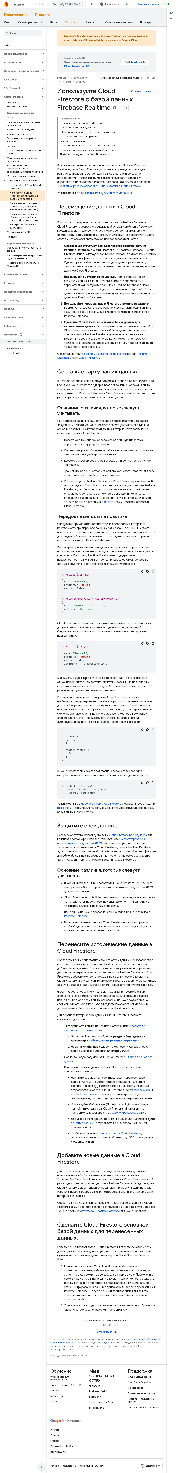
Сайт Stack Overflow (139, 1382)
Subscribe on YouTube (101, 1402)
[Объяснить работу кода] (142, 571)
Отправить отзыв (141, 91)
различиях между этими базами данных (106, 193)
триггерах (101, 1211)
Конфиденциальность (92, 1465)
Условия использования (63, 1465)
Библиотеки (57, 1396)
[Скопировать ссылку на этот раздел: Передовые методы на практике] (130, 517)
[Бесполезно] (153, 77)
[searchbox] (23, 33)
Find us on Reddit (98, 1391)
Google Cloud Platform (62, 1446)
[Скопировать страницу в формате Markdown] (125, 108)
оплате (108, 502)
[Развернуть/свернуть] (79, 118)
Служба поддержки (139, 1376)
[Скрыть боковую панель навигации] (41, 1466)
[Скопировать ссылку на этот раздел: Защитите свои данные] (121, 826)
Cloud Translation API (77, 66)
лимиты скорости (119, 1133)
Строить (70, 22)
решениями (64, 808)
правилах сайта (58, 1346)
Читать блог (96, 1385)
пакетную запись (82, 1123)
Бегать (90, 22)
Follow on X (95, 1396)
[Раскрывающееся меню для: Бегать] (98, 22)
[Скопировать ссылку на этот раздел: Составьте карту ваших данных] (141, 372)
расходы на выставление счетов (105, 354)
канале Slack (142, 1090)
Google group (135, 1387)
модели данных (101, 804)
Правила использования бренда (141, 1400)
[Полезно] (148, 77)
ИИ (51, 22)
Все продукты (58, 1451)
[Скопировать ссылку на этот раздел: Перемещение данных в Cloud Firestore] (83, 214)
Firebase (61, 77)
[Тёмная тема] (147, 571)
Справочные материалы (119, 22)
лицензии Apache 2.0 (113, 1342)
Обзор (8, 22)
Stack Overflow (84, 1094)
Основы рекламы (28, 22)
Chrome (54, 1435)
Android (54, 1429)
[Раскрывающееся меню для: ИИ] (57, 22)
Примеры (145, 22)
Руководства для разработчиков (59, 1378)
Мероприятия (96, 1407)
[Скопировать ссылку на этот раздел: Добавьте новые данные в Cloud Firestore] (83, 1162)
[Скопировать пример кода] (153, 571)
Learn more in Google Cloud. (122, 40)
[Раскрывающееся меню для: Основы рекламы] (43, 22)
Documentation (16, 15)
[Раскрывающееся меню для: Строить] (79, 22)
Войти (168, 4)
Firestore (42, 15)
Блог (128, 4)
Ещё (37, 4)
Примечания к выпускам (141, 1393)
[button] (20, 54)
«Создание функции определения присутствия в (99, 186)
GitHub (54, 1401)
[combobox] (69, 4)
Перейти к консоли (148, 4)
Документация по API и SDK (65, 1385)
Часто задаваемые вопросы (143, 1407)
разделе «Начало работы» (127, 1113)
